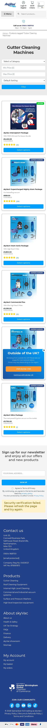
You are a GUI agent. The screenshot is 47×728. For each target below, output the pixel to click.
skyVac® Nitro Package (13, 415)
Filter (23, 87)
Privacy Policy (39, 496)
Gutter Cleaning (10, 581)
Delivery (7, 637)
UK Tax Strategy (10, 626)
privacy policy (26, 494)
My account (8, 660)
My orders (7, 668)
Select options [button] (23, 150)
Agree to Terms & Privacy (25, 488)
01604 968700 (28, 26)
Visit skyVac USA (23, 369)
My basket (8, 664)
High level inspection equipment (18, 603)
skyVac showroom (11, 641)
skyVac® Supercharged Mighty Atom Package (23, 189)
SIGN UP (23, 482)
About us (7, 618)
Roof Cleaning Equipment (15, 584)
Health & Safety (10, 622)
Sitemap (7, 645)
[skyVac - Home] (10, 5)
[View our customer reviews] (40, 5)
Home (5, 33)
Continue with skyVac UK (23, 375)
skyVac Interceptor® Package (16, 133)
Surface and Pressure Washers (17, 599)
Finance (7, 633)
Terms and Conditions (23, 716)
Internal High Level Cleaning (16, 588)
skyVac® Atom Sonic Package (16, 246)
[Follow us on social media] (12, 705)
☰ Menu (7, 14)
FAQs (5, 630)
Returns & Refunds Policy (30, 714)
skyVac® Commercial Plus (14, 302)
